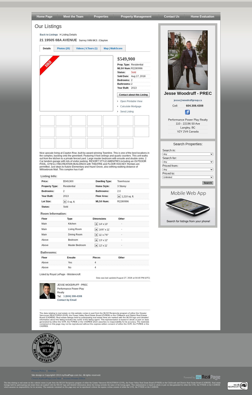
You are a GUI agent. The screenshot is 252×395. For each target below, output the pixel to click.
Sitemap (52, 371)
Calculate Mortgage (130, 106)
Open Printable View (131, 101)
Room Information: (54, 213)
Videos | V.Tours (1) (86, 48)
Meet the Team (73, 16)
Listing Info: (49, 176)
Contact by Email (66, 300)
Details (47, 48)
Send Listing (127, 111)
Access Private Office (74, 378)
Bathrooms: (49, 252)
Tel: (59, 296)
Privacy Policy (39, 371)
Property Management (136, 16)
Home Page (44, 16)
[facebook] (187, 113)
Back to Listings (49, 34)
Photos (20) (63, 48)
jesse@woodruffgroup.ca (188, 100)
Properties (101, 16)
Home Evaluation (202, 16)
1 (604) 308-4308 (72, 296)
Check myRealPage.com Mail (46, 378)
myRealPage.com (202, 377)
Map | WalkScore (113, 48)
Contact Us (171, 16)
